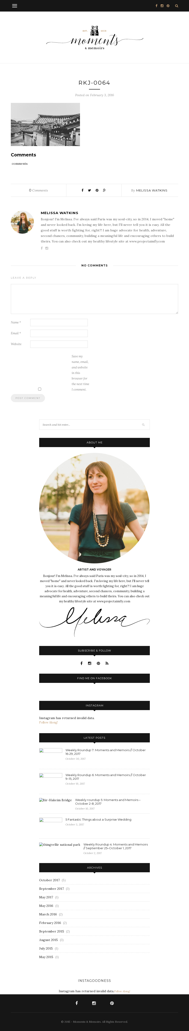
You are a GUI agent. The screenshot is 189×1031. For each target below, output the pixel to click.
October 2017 (49, 880)
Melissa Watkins (152, 190)
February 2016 (50, 923)
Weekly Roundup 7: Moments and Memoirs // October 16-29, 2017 (105, 752)
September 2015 (51, 931)
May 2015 (46, 957)
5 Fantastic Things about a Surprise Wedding (98, 819)
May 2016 (46, 906)
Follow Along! (48, 722)
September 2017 (51, 889)
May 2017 (46, 897)
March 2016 (48, 914)
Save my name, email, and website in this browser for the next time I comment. (80, 372)
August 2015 (48, 940)
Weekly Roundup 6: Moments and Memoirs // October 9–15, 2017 (105, 776)
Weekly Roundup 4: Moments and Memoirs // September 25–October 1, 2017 (115, 846)
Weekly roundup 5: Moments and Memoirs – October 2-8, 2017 (108, 801)
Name (16, 322)
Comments (38, 190)
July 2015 (46, 948)
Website (16, 344)
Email (16, 333)
